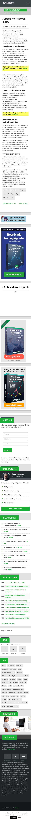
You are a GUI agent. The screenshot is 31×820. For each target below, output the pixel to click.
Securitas (23, 696)
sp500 (13, 699)
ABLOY (4, 665)
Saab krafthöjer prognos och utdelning (16, 601)
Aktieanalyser (11, 665)
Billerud (19, 679)
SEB (18, 696)
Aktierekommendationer (8, 672)
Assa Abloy (5, 679)
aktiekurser (14, 190)
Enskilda (15, 682)
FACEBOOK (5, 653)
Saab (7, 696)
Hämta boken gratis (15, 508)
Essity (10, 686)
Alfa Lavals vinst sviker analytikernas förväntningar (15, 591)
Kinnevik (4, 692)
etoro (14, 686)
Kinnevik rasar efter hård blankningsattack (17, 607)
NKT (3, 696)
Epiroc (21, 682)
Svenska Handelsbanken (8, 702)
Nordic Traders (11, 749)
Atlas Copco (11, 194)
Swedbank (24, 702)
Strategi (19, 699)
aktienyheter (22, 190)
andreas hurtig (24, 676)
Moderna (26, 692)
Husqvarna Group (6, 689)
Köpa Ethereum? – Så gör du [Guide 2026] (15, 561)
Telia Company (10, 706)
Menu (28, 3)
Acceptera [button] (13, 817)
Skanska (4, 699)
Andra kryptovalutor (14, 676)
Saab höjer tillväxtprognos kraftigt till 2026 (17, 618)
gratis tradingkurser (14, 13)
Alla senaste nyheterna (8, 624)
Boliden (4, 682)
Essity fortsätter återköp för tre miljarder (17, 611)
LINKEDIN (22, 653)
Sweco (18, 702)
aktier (4, 194)
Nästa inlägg (23, 204)
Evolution (20, 686)
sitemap (17, 808)
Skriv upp (7, 450)
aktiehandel (6, 190)
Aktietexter (19, 672)
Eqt (25, 682)
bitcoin (25, 679)
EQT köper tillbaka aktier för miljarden (16, 604)
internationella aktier (8, 198)
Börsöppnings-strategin (10, 547)
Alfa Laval (4, 676)
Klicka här (14, 114)
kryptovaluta (12, 692)
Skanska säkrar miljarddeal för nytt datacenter (15, 596)
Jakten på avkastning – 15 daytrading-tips (15, 529)
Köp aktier (19, 692)
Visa (17, 706)
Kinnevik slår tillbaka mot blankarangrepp (16, 586)
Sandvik (13, 696)
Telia (3, 706)
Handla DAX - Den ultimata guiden (13, 551)
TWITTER (13, 653)
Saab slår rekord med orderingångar (15, 614)
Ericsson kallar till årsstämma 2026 (15, 583)
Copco (17, 194)
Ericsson (4, 686)
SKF (9, 699)
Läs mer (18, 525)
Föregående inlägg (10, 204)
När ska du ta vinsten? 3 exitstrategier (15, 541)
